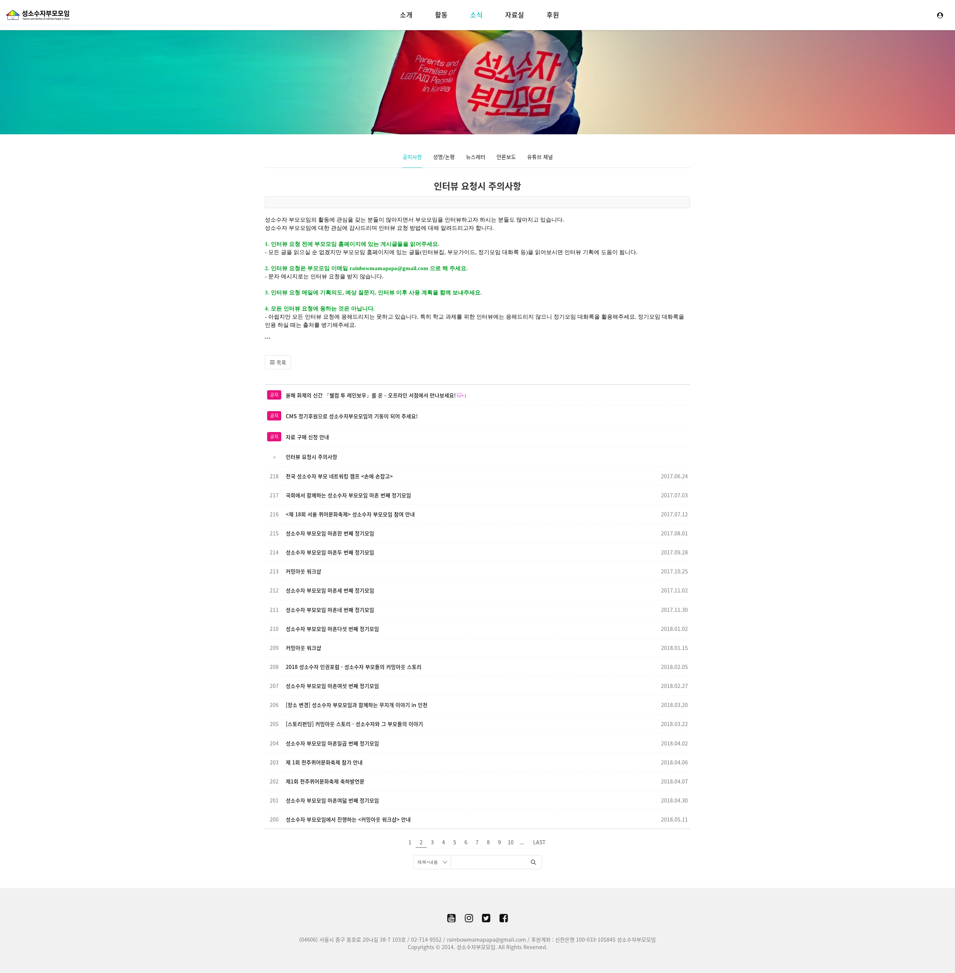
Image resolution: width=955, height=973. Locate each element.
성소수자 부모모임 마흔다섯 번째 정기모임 (332, 628)
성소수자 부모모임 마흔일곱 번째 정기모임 (332, 743)
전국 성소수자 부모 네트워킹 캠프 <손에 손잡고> (339, 476)
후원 (553, 15)
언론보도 (506, 156)
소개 (406, 15)
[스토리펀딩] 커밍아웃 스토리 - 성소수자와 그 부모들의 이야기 (354, 724)
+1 (464, 395)
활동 (441, 15)
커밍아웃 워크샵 (303, 571)
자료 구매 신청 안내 (307, 437)
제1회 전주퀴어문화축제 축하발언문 (325, 781)
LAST (539, 842)
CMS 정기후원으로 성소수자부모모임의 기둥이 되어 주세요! (352, 416)
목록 (280, 362)
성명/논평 (444, 156)
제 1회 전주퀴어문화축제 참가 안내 (324, 762)
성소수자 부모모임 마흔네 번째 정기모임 (330, 609)
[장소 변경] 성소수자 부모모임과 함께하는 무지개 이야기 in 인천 (357, 704)
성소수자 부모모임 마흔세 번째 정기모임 (330, 590)
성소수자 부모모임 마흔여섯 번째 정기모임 (332, 685)
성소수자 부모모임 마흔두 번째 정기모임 (330, 552)
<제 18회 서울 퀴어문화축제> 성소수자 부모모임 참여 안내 (350, 514)
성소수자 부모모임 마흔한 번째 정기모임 (330, 533)
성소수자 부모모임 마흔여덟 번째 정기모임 (332, 800)
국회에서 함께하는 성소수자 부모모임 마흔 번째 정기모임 (348, 495)
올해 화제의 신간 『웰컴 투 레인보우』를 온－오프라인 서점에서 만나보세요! (371, 395)
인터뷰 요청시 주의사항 (477, 186)
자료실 (514, 15)
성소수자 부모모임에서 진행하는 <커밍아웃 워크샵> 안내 (348, 819)
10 (511, 842)
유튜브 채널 (540, 156)
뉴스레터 (475, 156)
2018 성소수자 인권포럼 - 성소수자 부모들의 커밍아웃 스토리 (354, 666)
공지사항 (412, 156)
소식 (476, 15)
